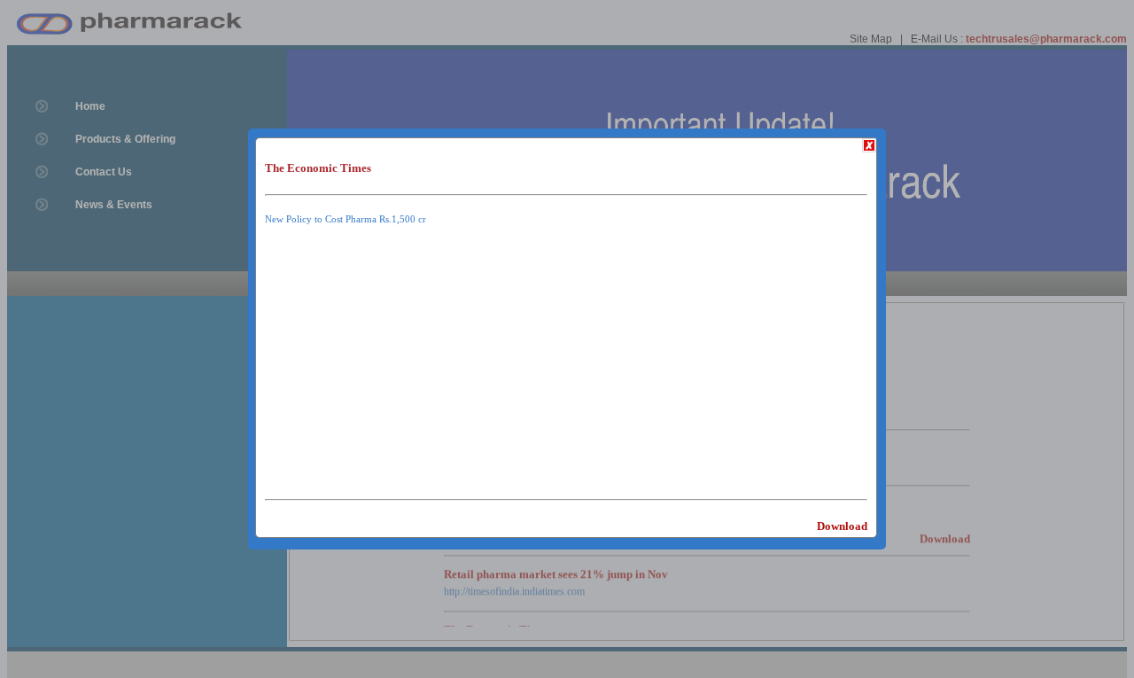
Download (842, 526)
